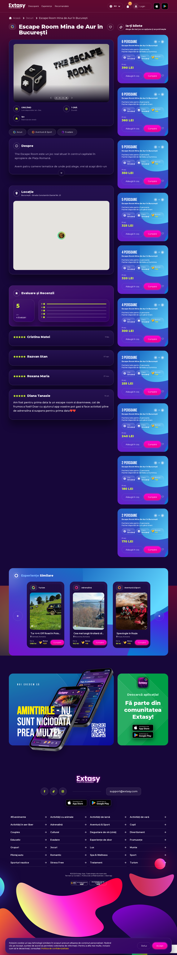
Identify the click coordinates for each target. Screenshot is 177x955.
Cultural (54, 832)
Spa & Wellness (99, 855)
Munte (133, 847)
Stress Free (57, 862)
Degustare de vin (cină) (103, 832)
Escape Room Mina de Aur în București (63, 18)
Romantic (55, 855)
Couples (15, 832)
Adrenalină (86, 588)
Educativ (15, 840)
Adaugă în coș (132, 76)
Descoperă (33, 6)
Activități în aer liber (22, 824)
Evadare (69, 132)
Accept (159, 946)
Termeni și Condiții (72, 876)
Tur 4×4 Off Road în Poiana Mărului (50, 633)
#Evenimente (18, 817)
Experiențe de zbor (101, 840)
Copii (133, 824)
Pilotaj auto (17, 855)
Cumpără (152, 76)
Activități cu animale (61, 817)
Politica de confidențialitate (92, 876)
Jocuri (29, 18)
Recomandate (62, 6)
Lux (92, 847)
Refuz (144, 946)
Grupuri (15, 847)
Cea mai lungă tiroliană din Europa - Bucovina (99, 633)
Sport (133, 855)
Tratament (96, 862)
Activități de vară (139, 817)
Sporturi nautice (20, 862)
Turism (41, 588)
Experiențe (46, 6)
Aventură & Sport (43, 132)
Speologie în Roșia (127, 633)
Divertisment (137, 832)
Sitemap (108, 876)
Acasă (16, 18)
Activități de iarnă (100, 817)
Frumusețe (136, 840)
